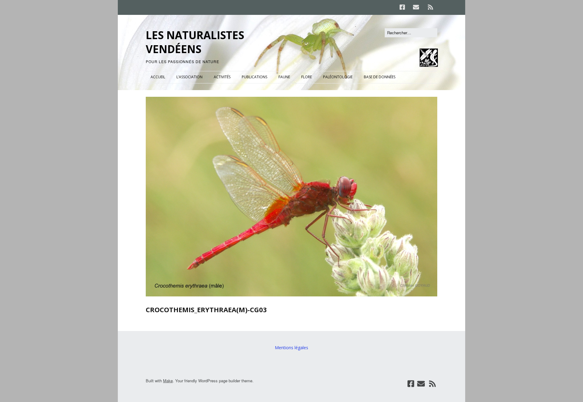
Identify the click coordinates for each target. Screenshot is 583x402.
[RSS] (430, 7)
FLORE (306, 76)
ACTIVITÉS (222, 76)
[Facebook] (404, 7)
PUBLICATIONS (254, 76)
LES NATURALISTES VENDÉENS (195, 42)
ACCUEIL (158, 76)
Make (168, 380)
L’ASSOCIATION (189, 76)
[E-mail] (416, 7)
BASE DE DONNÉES (379, 76)
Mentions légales (291, 347)
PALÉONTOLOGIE (338, 76)
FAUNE (284, 76)
